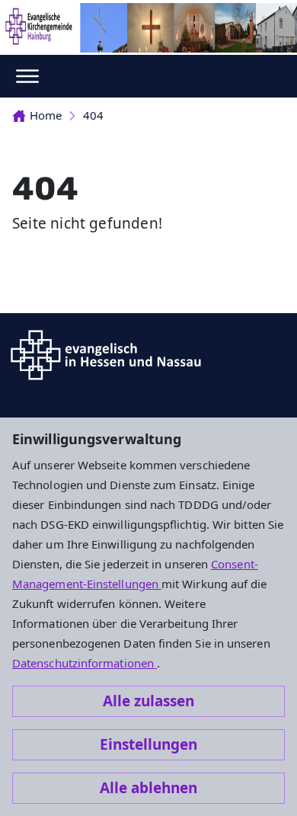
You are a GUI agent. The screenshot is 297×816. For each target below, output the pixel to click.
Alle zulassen (148, 701)
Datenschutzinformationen (84, 662)
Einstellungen (148, 744)
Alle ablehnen (148, 788)
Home (46, 115)
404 (93, 115)
